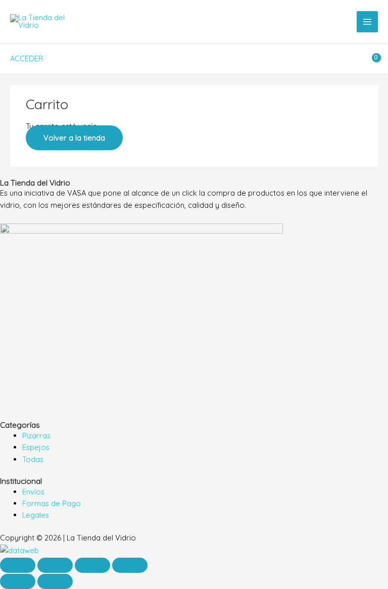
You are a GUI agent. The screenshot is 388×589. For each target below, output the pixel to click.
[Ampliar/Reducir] (17, 565)
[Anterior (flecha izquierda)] (17, 581)
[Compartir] (92, 565)
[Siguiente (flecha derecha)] (55, 581)
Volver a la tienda (74, 138)
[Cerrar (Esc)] (130, 565)
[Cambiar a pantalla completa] (55, 565)
